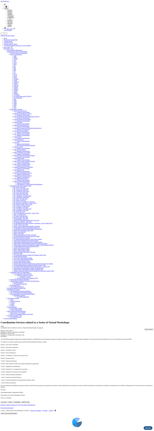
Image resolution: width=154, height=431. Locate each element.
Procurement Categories (16, 109)
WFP (14, 99)
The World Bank (17, 97)
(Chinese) (10, 19)
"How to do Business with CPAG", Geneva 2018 (26, 213)
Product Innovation (12, 307)
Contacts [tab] (10, 402)
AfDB (15, 57)
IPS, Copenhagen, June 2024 (20, 194)
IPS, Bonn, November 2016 (20, 216)
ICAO (15, 63)
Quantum (12, 302)
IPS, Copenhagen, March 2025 (21, 191)
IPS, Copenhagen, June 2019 (20, 207)
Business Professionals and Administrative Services (26, 116)
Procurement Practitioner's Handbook (19, 279)
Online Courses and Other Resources (16, 311)
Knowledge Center (8, 48)
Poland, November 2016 (19, 232)
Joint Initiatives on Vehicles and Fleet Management (29, 184)
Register (10, 30)
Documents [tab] (4, 402)
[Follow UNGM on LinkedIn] (55, 410)
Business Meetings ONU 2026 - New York (24, 252)
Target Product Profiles (16, 308)
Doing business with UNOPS (17, 312)
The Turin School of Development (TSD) (27, 278)
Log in (6, 30)
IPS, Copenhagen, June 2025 (20, 190)
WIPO (15, 100)
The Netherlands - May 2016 (20, 219)
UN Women (16, 95)
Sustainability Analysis (19, 295)
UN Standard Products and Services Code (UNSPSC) (17, 45)
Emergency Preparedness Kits (21, 125)
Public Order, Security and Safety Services (24, 161)
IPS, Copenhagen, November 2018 (22, 209)
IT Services (16, 142)
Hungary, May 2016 (18, 233)
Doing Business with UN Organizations (17, 51)
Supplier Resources (18, 282)
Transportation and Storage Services (22, 175)
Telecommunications (18, 170)
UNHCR (15, 89)
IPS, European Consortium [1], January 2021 (24, 203)
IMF (14, 67)
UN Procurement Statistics (10, 318)
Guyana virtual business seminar (21, 261)
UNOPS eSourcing (15, 301)
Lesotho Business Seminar (20, 256)
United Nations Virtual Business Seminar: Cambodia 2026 (28, 269)
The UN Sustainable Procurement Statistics (21, 292)
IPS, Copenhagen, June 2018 (20, 210)
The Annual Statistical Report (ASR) (16, 288)
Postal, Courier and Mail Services (21, 164)
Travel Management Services (20, 178)
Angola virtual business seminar (21, 248)
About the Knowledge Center (14, 315)
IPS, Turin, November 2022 (20, 198)
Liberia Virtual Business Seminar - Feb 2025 (24, 235)
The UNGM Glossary (15, 317)
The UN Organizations (16, 54)
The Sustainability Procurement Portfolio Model (22, 294)
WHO (15, 102)
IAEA (15, 61)
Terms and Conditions (35, 410)
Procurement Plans (15, 285)
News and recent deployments (14, 50)
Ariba (11, 299)
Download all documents (7, 408)
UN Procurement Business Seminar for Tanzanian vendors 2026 (29, 255)
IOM (14, 70)
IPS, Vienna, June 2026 (19, 187)
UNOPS (15, 90)
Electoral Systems (17, 122)
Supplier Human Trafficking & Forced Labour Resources (24, 281)
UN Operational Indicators (20, 284)
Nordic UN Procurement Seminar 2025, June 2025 (26, 220)
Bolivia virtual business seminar (21, 249)
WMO (15, 103)
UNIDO (15, 87)
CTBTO (15, 59)
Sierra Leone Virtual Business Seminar (23, 259)
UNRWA (15, 93)
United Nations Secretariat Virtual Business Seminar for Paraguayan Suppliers (33, 263)
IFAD (14, 64)
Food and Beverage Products (20, 131)
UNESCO (16, 82)
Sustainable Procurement (13, 289)
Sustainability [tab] (17, 402)
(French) (10, 11)
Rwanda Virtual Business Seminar (22, 262)
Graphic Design (17, 136)
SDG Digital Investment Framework (26, 145)
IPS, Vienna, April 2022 (19, 200)
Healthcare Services (18, 139)
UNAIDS (15, 79)
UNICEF (15, 86)
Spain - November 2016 (19, 214)
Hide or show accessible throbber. (9, 413)
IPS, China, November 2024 (20, 193)
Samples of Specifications (23, 112)
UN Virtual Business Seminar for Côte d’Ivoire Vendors (27, 239)
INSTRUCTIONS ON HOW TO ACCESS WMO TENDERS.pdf (18, 405)
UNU (14, 106)
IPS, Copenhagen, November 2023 (22, 196)
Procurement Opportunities (10, 39)
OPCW (15, 74)
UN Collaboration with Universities (22, 273)
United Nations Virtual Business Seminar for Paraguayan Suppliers (30, 243)
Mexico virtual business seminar (21, 250)
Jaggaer (12, 304)
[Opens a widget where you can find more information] (148, 428)
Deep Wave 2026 (17, 253)
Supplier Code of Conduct (10, 44)
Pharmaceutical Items (18, 158)
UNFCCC (16, 85)
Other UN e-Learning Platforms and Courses (21, 314)
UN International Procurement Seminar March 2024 (26, 227)
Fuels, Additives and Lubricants (21, 134)
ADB (14, 56)
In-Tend (12, 305)
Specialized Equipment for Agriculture (23, 167)
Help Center (7, 47)
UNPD (15, 92)
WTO (14, 108)
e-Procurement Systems (13, 298)
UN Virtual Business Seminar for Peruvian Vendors (26, 236)
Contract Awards (8, 41)
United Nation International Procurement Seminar (26, 240)
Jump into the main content (7, 35)
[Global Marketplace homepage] (5, 1)
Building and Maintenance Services (22, 113)
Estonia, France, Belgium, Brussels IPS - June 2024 (26, 226)
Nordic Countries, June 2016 (20, 217)
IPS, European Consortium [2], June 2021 (24, 201)
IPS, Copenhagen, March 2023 (21, 197)
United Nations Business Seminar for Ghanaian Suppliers (28, 242)
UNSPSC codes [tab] (25, 402)
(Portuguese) (11, 16)
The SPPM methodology (23, 297)
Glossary (51, 410)
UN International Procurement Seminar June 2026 (26, 246)
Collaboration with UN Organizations (19, 272)
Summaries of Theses (25, 276)
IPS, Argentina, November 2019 (21, 206)
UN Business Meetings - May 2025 (22, 222)
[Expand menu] (2, 33)
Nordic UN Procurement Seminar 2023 (23, 230)
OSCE (15, 76)
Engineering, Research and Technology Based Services (27, 128)
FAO (14, 60)
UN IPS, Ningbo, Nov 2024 (20, 224)
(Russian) (10, 22)
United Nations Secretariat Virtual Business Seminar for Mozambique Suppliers (33, 245)
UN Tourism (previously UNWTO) (22, 96)
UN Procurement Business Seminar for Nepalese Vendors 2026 (29, 265)
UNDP (15, 80)
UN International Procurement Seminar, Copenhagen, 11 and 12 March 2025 (32, 223)
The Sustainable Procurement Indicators (20, 291)
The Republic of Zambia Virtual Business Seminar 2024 (27, 229)
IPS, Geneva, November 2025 (21, 188)
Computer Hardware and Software (22, 119)
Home (5, 38)
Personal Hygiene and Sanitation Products (24, 155)
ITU (14, 73)
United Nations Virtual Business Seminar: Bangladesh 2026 (28, 268)
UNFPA (15, 83)
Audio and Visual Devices (20, 110)
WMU (15, 105)
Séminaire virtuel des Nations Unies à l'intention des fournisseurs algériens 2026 (33, 271)
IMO (14, 69)
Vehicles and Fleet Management (21, 181)
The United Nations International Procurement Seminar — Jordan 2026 (31, 266)
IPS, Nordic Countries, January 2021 (22, 204)
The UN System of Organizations (18, 53)
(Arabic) (9, 25)
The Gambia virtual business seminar (22, 258)
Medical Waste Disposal (19, 149)
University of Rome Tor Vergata (25, 275)
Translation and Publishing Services (22, 173)
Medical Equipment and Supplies (21, 152)
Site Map (45, 410)
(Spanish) (10, 14)
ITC (14, 72)
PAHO (15, 77)
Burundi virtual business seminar (21, 237)
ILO (14, 66)
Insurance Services (18, 147)
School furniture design (16, 310)
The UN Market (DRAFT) (17, 286)
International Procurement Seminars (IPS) (20, 185)
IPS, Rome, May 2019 (19, 211)
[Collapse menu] (5, 33)
